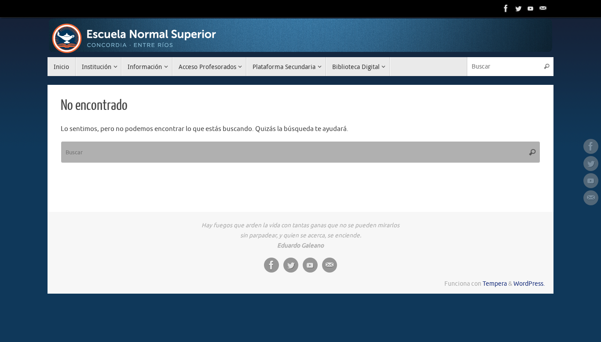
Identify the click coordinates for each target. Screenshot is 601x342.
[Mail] (543, 8)
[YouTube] (530, 8)
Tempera (495, 283)
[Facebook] (506, 8)
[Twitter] (518, 8)
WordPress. (529, 283)
